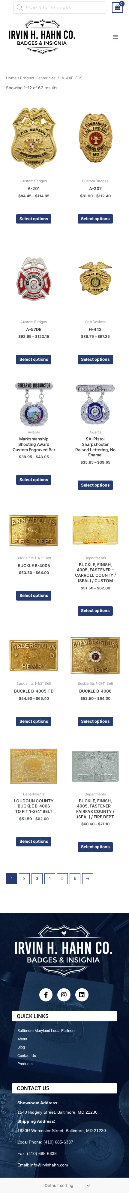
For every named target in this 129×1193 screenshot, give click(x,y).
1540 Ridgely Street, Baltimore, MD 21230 (57, 1112)
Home (11, 78)
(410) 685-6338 (42, 1153)
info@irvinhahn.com (49, 1165)
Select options (34, 218)
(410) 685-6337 (58, 1142)
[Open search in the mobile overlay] (59, 8)
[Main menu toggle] (116, 37)
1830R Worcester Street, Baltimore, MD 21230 (61, 1130)
